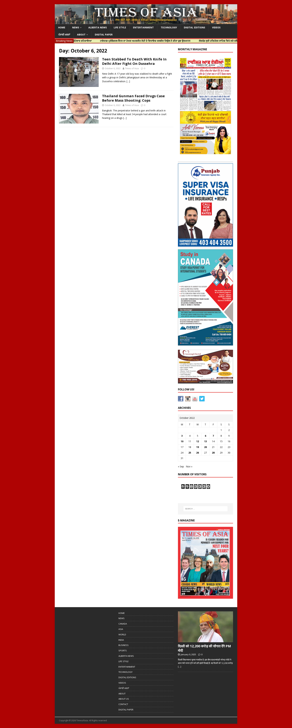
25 (189, 452)
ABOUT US (123, 698)
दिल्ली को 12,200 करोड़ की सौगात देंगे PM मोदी (204, 648)
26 (197, 452)
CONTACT (123, 704)
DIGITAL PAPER (104, 34)
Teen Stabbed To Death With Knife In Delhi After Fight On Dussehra (134, 61)
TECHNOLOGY (169, 27)
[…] (128, 81)
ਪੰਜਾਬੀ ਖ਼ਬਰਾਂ (64, 34)
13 (205, 441)
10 (182, 441)
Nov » (189, 466)
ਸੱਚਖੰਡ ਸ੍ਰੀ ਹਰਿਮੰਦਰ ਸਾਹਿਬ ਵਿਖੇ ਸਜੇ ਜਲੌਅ (199, 40)
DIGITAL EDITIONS (194, 27)
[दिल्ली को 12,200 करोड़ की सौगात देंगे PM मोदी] (205, 640)
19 (197, 447)
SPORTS (122, 650)
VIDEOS (216, 27)
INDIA (121, 639)
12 (197, 441)
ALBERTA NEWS (97, 27)
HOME (61, 27)
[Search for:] (205, 509)
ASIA (120, 629)
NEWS (75, 27)
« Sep (181, 466)
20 (205, 447)
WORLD (122, 634)
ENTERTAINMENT (143, 27)
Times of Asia (132, 68)
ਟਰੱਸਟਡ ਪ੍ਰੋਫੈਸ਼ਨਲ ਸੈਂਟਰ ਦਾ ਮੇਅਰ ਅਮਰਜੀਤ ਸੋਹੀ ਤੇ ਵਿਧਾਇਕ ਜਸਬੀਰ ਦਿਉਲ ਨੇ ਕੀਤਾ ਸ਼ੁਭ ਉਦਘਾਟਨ (125, 40)
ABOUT (81, 34)
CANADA (122, 623)
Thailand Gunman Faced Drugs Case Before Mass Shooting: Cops (133, 98)
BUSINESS (123, 645)
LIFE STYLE (120, 27)
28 (213, 452)
